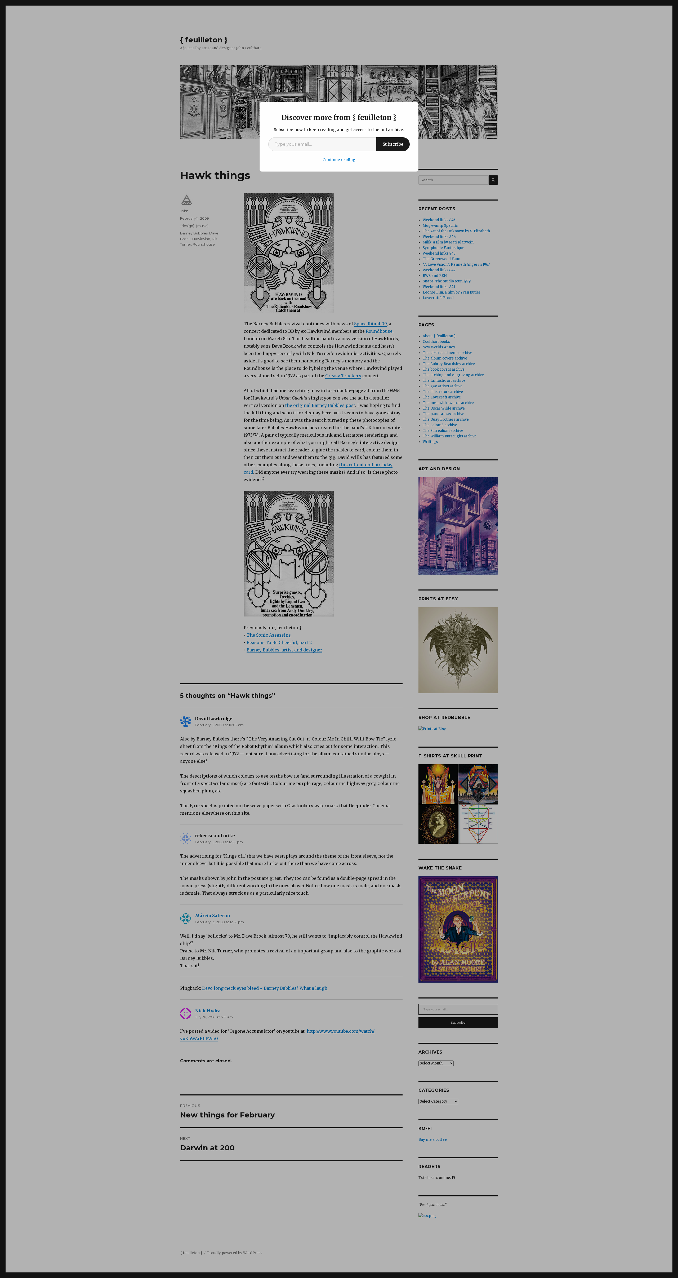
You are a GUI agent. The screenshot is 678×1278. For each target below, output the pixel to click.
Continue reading (339, 159)
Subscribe (393, 144)
